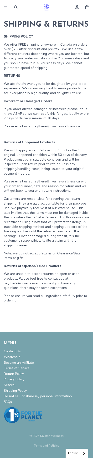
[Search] (15, 7)
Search (9, 385)
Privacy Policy (14, 379)
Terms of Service (17, 368)
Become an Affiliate (19, 362)
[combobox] (77, 453)
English (73, 453)
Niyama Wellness (52, 436)
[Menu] (5, 7)
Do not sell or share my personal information (38, 396)
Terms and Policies (46, 446)
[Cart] (87, 7)
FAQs (8, 402)
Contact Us (12, 351)
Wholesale (12, 357)
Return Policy (14, 374)
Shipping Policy (15, 390)
